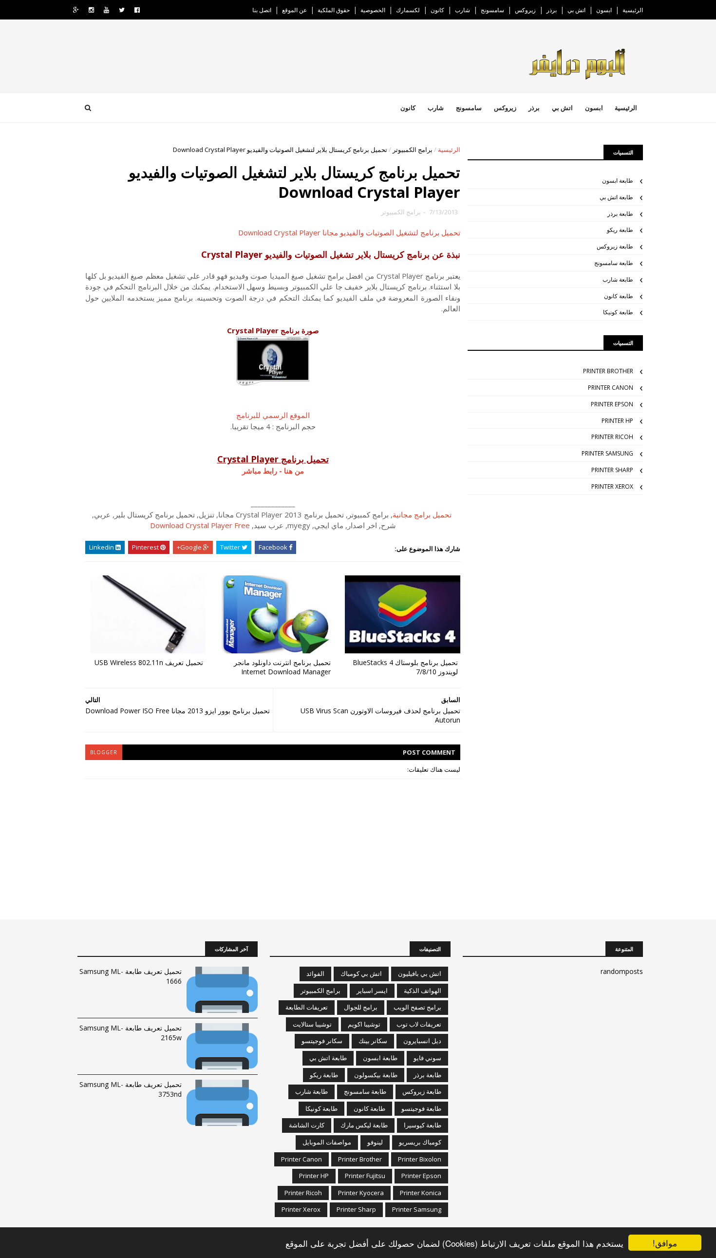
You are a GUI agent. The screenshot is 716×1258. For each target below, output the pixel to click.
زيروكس (525, 10)
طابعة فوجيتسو (421, 1108)
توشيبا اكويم (364, 1024)
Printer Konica (420, 1192)
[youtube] (106, 10)
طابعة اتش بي (616, 197)
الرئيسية (632, 10)
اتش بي (576, 10)
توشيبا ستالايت (312, 1024)
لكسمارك (408, 10)
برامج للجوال (360, 1007)
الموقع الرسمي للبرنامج (273, 415)
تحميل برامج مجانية (422, 514)
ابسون (604, 10)
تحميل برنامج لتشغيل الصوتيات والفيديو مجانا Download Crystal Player (349, 232)
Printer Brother (608, 371)
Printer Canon (610, 387)
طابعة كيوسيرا (422, 1125)
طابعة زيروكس (615, 246)
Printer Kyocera (361, 1192)
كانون (437, 10)
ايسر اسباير (372, 990)
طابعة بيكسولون (375, 1074)
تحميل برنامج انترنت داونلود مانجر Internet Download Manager (282, 667)
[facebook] (137, 10)
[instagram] (91, 10)
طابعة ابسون (617, 180)
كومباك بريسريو (420, 1142)
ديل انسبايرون (422, 1040)
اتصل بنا (261, 10)
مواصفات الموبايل (326, 1142)
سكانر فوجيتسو (321, 1040)
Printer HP (617, 421)
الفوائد (315, 973)
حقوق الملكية (334, 10)
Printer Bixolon (419, 1159)
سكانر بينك (372, 1040)
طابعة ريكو (620, 230)
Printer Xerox (612, 486)
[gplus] (76, 10)
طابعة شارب (618, 279)
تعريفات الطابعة (306, 1007)
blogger (103, 752)
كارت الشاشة (306, 1125)
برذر (551, 10)
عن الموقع (294, 10)
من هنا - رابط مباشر (273, 471)
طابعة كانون (618, 296)
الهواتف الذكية (422, 990)
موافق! (665, 1243)
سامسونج (492, 10)
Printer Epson (612, 404)
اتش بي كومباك (361, 973)
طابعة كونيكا (618, 312)
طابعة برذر (620, 214)
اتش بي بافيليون (419, 973)
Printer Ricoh (612, 437)
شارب (462, 10)
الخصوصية (372, 10)
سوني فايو (427, 1057)
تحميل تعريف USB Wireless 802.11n (148, 662)
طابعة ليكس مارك (364, 1125)
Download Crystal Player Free (200, 525)
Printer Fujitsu (365, 1175)
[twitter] (122, 10)
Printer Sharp (612, 470)
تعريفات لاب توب (418, 1024)
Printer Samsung (607, 453)
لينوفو (375, 1142)
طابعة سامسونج (613, 263)
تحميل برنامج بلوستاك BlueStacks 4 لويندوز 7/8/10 (405, 667)
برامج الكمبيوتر (413, 149)
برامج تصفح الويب (417, 1007)
